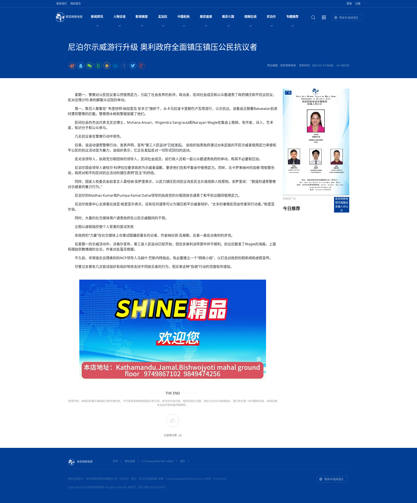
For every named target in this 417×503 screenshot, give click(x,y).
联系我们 (61, 3)
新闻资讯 (97, 16)
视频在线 (250, 16)
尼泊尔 (271, 16)
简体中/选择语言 (348, 18)
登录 (349, 3)
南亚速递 (206, 16)
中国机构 (183, 16)
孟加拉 (162, 16)
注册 (358, 3)
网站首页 (75, 3)
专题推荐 (292, 16)
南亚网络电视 (74, 16)
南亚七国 (228, 16)
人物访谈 (119, 16)
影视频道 (142, 16)
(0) (180, 435)
